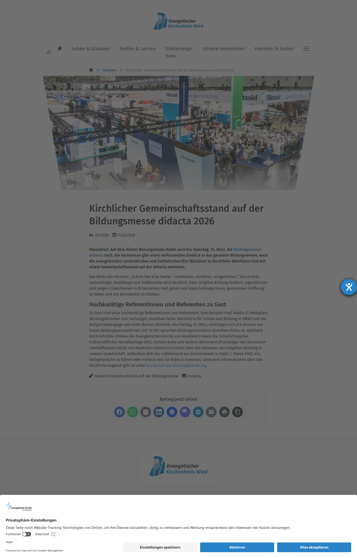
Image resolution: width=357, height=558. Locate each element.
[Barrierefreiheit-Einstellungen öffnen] (349, 287)
